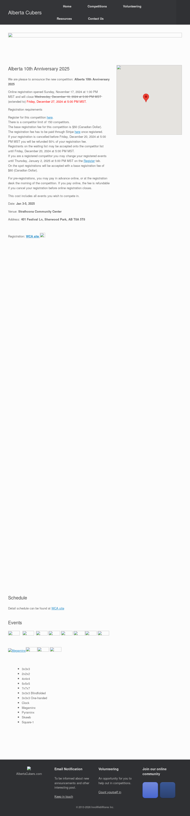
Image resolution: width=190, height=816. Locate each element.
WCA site (57, 608)
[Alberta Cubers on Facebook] (167, 790)
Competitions (97, 6)
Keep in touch (63, 796)
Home (67, 6)
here (50, 117)
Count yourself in (109, 792)
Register (89, 160)
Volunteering (132, 6)
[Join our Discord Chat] (150, 790)
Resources (64, 18)
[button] (183, 12)
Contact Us (96, 18)
